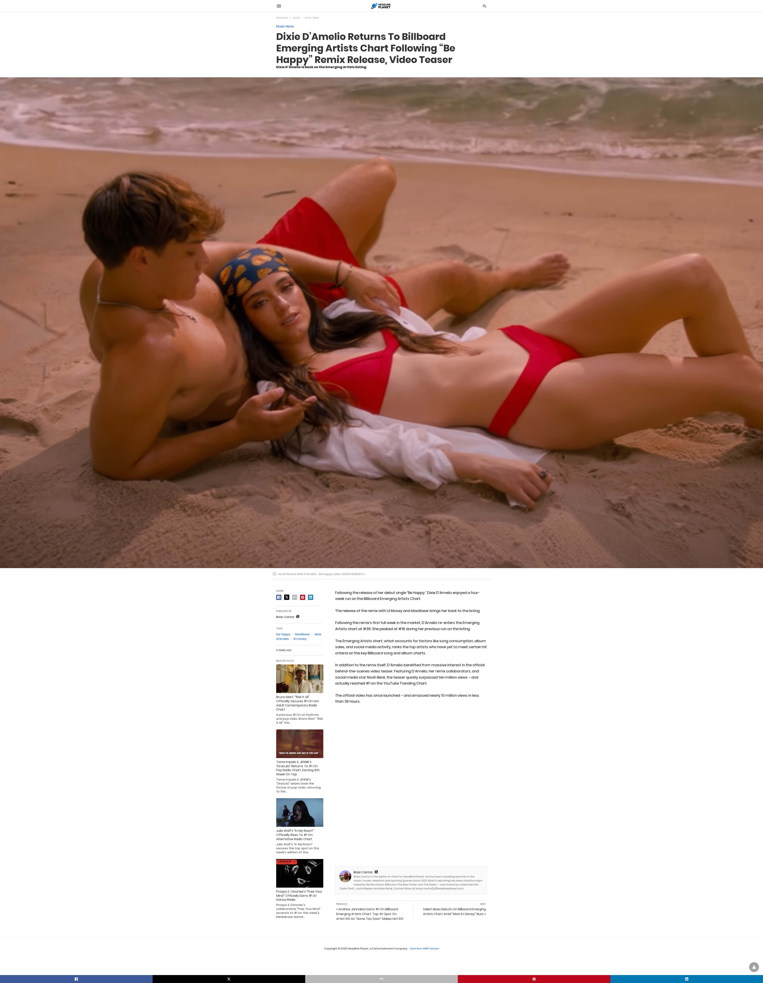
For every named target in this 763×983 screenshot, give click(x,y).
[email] (381, 979)
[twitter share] (286, 597)
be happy (283, 634)
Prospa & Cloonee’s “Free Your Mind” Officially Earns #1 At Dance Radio (299, 895)
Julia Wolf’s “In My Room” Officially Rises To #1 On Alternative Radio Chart (295, 834)
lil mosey (300, 639)
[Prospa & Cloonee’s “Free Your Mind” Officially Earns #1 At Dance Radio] (299, 873)
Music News (312, 17)
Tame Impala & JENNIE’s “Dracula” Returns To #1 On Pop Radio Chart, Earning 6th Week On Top (298, 768)
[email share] (294, 597)
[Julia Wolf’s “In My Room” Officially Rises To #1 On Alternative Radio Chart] (299, 812)
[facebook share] (278, 597)
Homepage (282, 17)
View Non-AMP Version (424, 948)
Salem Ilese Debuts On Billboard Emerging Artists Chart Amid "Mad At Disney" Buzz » (454, 911)
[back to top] (754, 967)
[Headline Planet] (381, 6)
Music (296, 17)
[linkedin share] (310, 597)
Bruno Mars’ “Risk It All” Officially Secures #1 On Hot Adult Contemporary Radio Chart (297, 703)
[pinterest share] (302, 597)
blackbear (302, 634)
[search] (484, 6)
